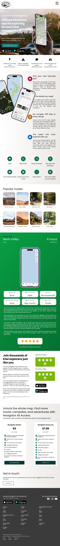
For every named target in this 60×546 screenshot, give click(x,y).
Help (40, 515)
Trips (4, 519)
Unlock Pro (45, 462)
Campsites (24, 511)
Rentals (5, 527)
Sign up (5, 506)
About (40, 519)
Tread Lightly (6, 523)
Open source (16, 537)
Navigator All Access (8, 515)
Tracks (22, 506)
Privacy (9, 537)
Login (4, 511)
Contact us (8, 483)
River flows (24, 519)
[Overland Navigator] (7, 4)
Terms (4, 537)
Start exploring (14, 462)
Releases (23, 523)
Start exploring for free (10, 45)
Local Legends (25, 515)
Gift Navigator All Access (45, 506)
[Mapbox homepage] (22, 282)
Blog (40, 511)
